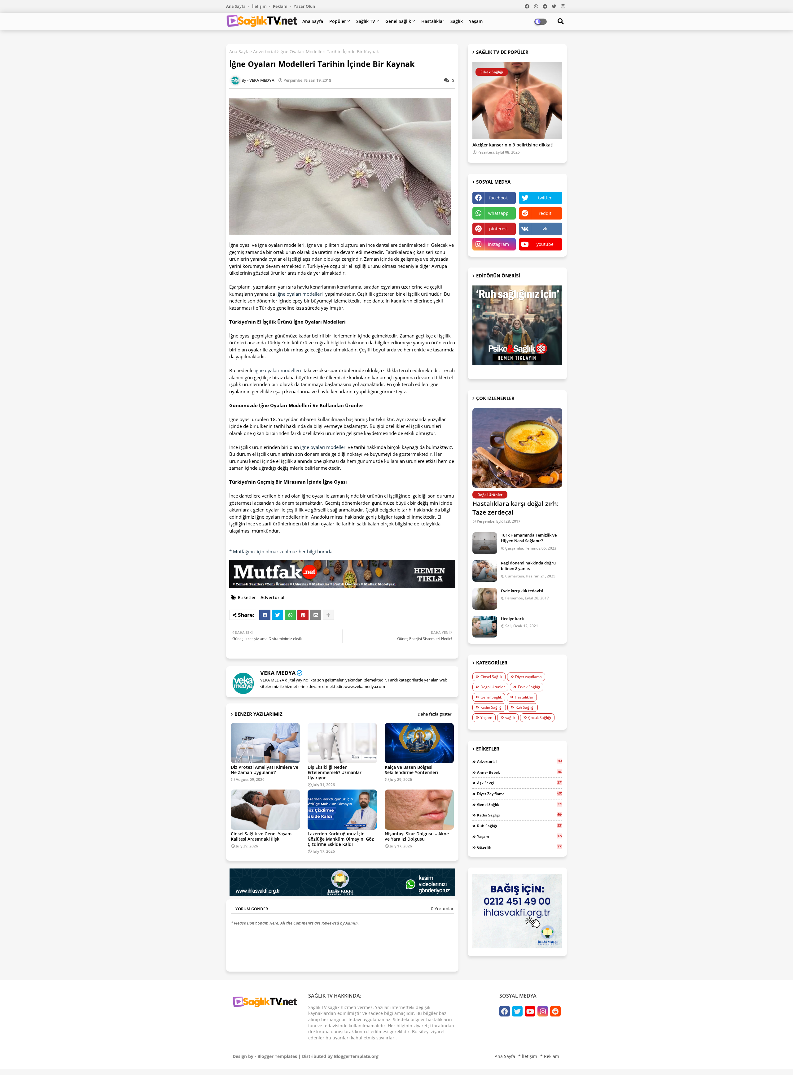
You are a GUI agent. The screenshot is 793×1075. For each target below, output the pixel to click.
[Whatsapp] (290, 615)
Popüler (337, 21)
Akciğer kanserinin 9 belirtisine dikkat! (513, 145)
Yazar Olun (304, 6)
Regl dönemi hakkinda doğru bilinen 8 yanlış (528, 565)
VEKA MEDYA (278, 673)
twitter (545, 198)
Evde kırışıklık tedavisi (522, 591)
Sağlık (456, 21)
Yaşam (476, 21)
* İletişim (527, 1056)
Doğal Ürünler (492, 687)
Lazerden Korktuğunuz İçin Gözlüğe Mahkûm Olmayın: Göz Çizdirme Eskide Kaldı (341, 839)
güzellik (519, 847)
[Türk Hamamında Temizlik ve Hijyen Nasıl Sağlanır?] (484, 543)
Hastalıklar (432, 21)
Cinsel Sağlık (491, 676)
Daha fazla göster (435, 714)
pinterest (498, 229)
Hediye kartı (512, 618)
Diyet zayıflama (528, 676)
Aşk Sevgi (519, 783)
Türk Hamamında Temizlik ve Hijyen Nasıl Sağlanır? (529, 537)
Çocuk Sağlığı (539, 717)
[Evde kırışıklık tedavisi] (484, 599)
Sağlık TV (365, 21)
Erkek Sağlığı (529, 687)
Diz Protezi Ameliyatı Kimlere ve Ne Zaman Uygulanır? (264, 769)
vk (545, 229)
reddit (545, 213)
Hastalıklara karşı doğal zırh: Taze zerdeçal (515, 507)
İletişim (259, 6)
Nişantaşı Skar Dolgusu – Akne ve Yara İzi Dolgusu (417, 836)
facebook (498, 198)
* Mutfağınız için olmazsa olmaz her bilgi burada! (281, 551)
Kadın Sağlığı (491, 707)
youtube (545, 244)
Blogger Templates (277, 1056)
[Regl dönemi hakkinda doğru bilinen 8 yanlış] (484, 571)
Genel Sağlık (398, 21)
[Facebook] (264, 615)
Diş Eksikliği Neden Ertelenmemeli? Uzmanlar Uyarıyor (334, 772)
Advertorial (264, 51)
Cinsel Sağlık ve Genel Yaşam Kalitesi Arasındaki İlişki (261, 836)
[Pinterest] (303, 615)
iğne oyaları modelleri (299, 294)
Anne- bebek (519, 772)
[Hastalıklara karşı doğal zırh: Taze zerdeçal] (517, 448)
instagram (498, 244)
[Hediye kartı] (484, 627)
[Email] (315, 615)
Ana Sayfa (236, 6)
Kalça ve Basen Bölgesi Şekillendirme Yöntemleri (411, 769)
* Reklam (549, 1056)
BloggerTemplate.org (356, 1056)
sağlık (510, 717)
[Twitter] (277, 615)
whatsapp (498, 213)
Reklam (280, 6)
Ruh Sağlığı (524, 707)
